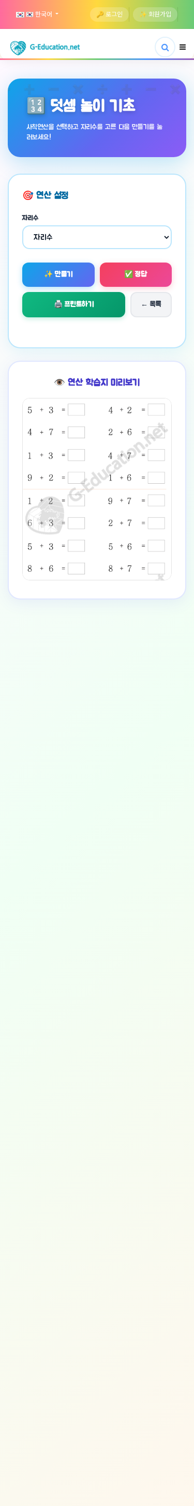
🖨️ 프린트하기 (74, 304)
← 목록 (151, 304)
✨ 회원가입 (155, 14)
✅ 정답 (135, 274)
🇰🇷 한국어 (39, 14)
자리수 (30, 218)
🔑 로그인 (109, 14)
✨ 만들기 (58, 274)
